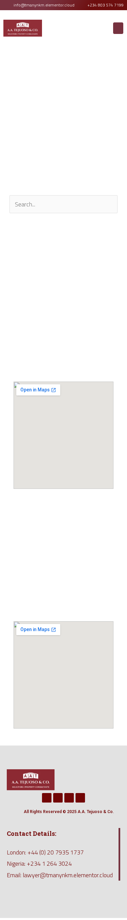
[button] (118, 28)
